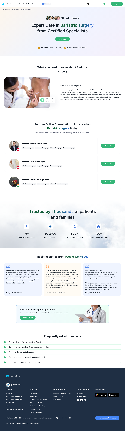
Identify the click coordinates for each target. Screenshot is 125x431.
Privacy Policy (58, 396)
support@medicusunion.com (43, 418)
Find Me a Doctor (35, 409)
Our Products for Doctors (14, 399)
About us (9, 393)
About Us (19, 4)
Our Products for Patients (14, 396)
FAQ (7, 406)
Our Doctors (27, 4)
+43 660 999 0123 (65, 418)
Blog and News (82, 396)
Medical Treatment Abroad (38, 399)
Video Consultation (36, 403)
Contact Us (80, 393)
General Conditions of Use (62, 393)
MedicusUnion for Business (15, 409)
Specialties (33, 396)
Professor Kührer (12, 270)
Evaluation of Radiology (37, 406)
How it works (10, 403)
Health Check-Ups (36, 412)
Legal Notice (57, 399)
